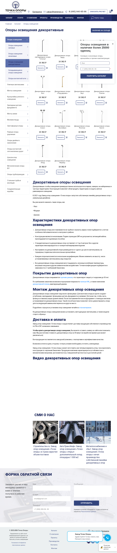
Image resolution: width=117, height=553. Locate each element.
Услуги (20, 18)
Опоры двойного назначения (13, 142)
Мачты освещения (14, 91)
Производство (56, 18)
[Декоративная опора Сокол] (43, 116)
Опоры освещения (14, 39)
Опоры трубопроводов (15, 174)
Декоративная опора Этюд (42, 161)
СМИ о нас (45, 415)
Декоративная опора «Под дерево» (62, 92)
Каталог (9, 18)
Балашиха (105, 531)
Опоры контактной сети (17, 78)
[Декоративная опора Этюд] (43, 151)
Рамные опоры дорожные (12, 133)
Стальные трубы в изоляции (14, 182)
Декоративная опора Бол (42, 92)
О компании (32, 18)
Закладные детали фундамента (14, 106)
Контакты (69, 18)
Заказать (40, 68)
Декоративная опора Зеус (82, 92)
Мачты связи (12, 114)
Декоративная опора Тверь (62, 56)
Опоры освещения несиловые (15, 55)
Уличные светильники (15, 84)
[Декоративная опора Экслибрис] (62, 116)
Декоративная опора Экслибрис (62, 127)
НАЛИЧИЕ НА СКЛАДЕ (101, 30)
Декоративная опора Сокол (42, 127)
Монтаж (80, 18)
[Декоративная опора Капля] (102, 116)
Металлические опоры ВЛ (15, 167)
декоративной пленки (41, 284)
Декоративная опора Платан (102, 92)
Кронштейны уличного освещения (15, 98)
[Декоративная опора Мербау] (62, 151)
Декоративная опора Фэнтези (82, 127)
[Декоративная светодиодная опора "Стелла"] (43, 45)
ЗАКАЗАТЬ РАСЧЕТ (97, 12)
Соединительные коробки (13, 190)
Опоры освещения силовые (15, 47)
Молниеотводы (13, 120)
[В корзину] (47, 68)
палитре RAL (85, 282)
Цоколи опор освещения (12, 158)
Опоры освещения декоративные (15, 63)
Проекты (43, 18)
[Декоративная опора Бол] (43, 81)
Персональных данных (88, 511)
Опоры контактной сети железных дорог (15, 150)
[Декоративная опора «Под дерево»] (62, 81)
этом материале (85, 308)
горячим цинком (66, 277)
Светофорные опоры (15, 126)
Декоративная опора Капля (102, 127)
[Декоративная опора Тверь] (62, 45)
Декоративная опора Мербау (62, 161)
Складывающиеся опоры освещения (15, 71)
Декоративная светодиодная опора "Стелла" (42, 57)
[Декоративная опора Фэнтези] (82, 116)
